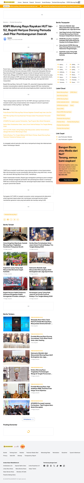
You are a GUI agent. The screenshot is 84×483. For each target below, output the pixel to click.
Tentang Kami (13, 452)
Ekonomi (38, 2)
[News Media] (22, 446)
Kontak (5, 452)
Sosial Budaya (46, 2)
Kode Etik (12, 455)
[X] (11, 219)
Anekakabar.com (7, 465)
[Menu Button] (79, 2)
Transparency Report (30, 455)
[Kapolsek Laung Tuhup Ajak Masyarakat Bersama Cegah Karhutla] (15, 259)
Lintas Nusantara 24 (34, 465)
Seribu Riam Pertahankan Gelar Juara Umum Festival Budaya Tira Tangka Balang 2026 (27, 125)
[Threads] (51, 466)
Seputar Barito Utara (20, 465)
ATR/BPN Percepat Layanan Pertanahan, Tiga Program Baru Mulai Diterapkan (26, 121)
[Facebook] (8, 219)
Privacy (5, 455)
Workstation (56, 452)
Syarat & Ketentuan (75, 452)
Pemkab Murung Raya (58, 2)
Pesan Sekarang (68, 180)
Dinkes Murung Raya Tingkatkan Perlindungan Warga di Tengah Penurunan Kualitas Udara (41, 372)
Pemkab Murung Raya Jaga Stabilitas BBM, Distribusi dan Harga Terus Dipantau (41, 388)
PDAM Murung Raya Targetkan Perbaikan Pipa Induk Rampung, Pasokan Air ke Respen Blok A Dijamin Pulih (69, 40)
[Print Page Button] (51, 38)
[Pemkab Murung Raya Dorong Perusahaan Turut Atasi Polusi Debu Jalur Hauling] (16, 340)
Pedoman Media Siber (32, 452)
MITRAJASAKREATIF (12, 479)
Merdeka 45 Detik (21, 471)
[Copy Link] (17, 219)
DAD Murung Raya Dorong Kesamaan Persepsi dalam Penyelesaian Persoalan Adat (27, 116)
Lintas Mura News (8, 468)
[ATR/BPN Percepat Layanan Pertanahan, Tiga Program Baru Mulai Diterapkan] (16, 407)
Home (19, 2)
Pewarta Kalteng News (9, 474)
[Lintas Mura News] (9, 2)
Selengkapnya (27, 419)
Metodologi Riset (45, 452)
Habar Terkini (32, 468)
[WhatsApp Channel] (64, 466)
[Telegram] (14, 219)
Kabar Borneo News (8, 471)
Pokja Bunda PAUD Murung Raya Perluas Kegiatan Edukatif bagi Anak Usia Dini (27, 112)
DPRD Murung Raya (73, 2)
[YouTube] (61, 466)
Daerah (31, 2)
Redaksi (22, 452)
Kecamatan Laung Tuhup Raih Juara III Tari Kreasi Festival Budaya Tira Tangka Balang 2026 (41, 294)
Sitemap (20, 455)
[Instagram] (48, 466)
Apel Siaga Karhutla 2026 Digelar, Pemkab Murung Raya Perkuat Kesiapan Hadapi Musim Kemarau (69, 34)
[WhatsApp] (4, 219)
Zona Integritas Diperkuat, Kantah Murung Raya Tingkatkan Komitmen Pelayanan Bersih (15, 245)
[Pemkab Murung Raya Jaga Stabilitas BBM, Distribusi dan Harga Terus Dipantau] (16, 391)
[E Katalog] (16, 446)
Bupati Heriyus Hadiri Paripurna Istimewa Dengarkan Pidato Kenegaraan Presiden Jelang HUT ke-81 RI (15, 294)
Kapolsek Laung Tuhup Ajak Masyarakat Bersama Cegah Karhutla (13, 269)
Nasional (25, 2)
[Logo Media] (8, 446)
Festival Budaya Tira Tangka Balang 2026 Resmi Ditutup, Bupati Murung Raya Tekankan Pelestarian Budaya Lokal (26, 136)
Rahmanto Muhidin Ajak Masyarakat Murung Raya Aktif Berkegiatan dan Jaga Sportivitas (41, 269)
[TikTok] (57, 466)
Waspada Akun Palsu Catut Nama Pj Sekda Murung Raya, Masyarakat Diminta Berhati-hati (41, 322)
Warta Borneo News (21, 468)
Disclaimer (64, 452)
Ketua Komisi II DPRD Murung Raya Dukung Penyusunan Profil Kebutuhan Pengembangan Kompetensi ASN (69, 46)
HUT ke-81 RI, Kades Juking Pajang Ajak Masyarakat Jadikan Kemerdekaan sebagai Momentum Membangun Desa (26, 131)
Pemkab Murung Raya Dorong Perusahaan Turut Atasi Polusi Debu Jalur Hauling (43, 6)
